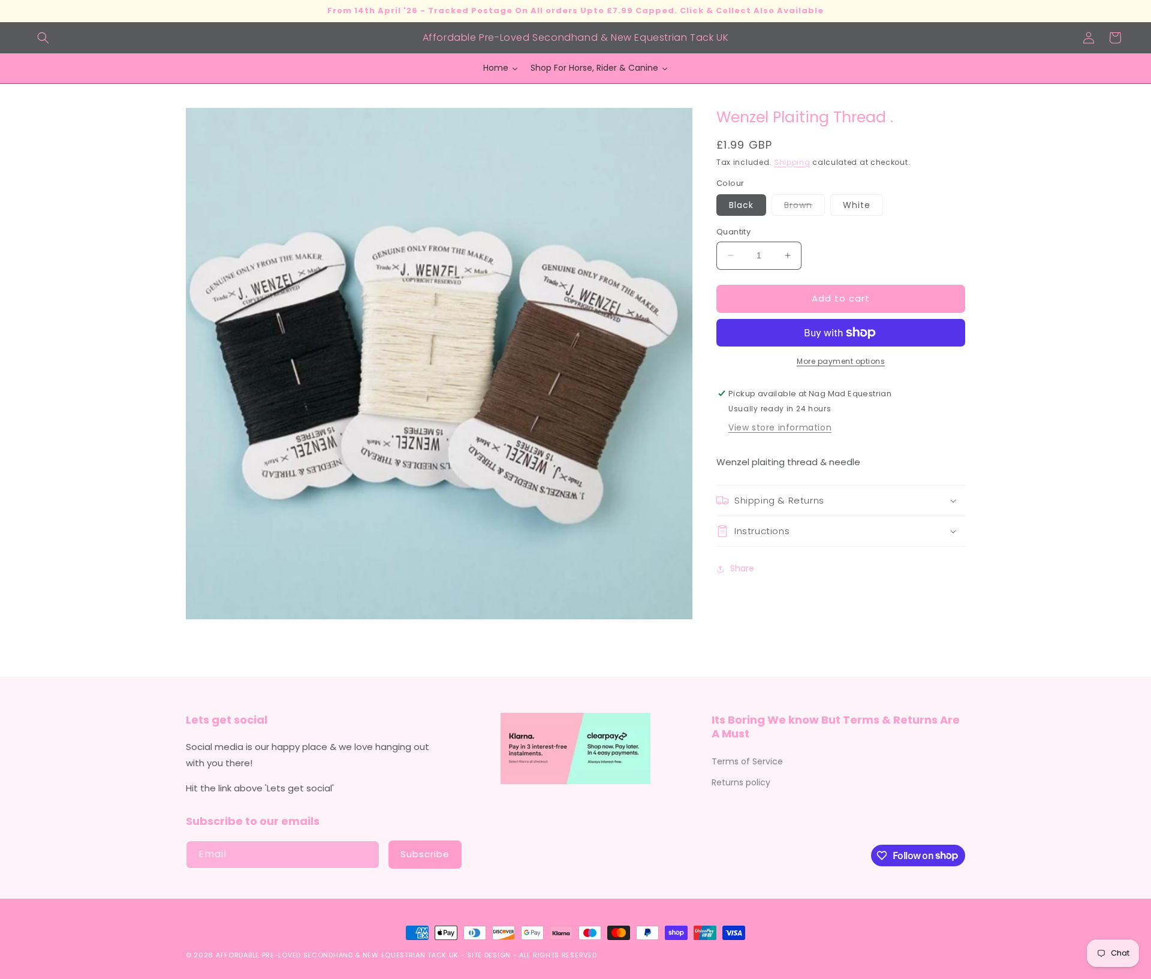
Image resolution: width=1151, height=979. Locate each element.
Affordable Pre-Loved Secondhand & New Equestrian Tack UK (337, 955)
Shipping (792, 161)
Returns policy (741, 782)
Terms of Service (747, 761)
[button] (43, 38)
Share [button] (742, 568)
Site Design (489, 955)
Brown (804, 207)
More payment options (841, 361)
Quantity (733, 231)
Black (741, 205)
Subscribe (425, 854)
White (856, 205)
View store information (779, 427)
